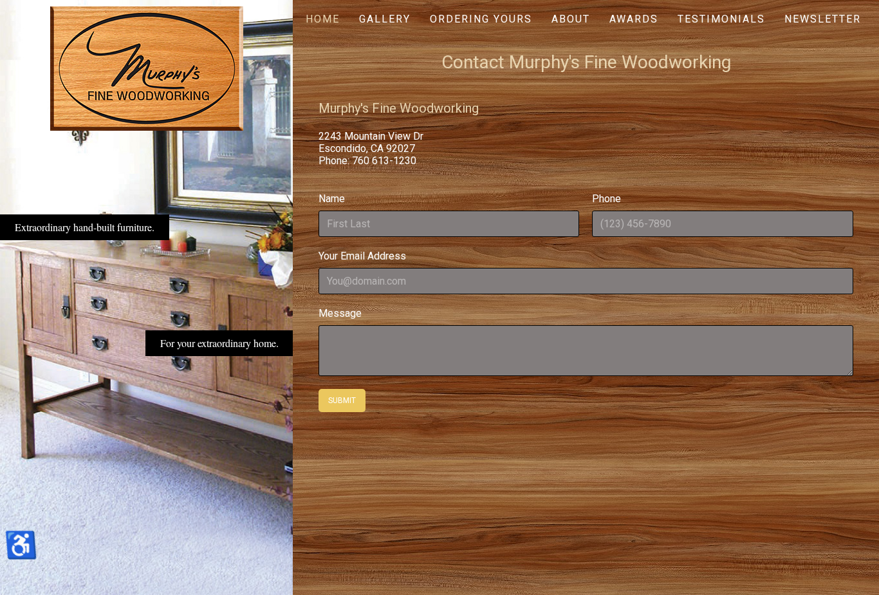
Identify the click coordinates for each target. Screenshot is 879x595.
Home (323, 19)
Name (332, 199)
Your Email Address (362, 256)
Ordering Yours (481, 19)
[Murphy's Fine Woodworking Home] (146, 68)
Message (340, 313)
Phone (607, 199)
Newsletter (822, 19)
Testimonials (721, 19)
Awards (633, 19)
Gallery (385, 19)
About (570, 19)
